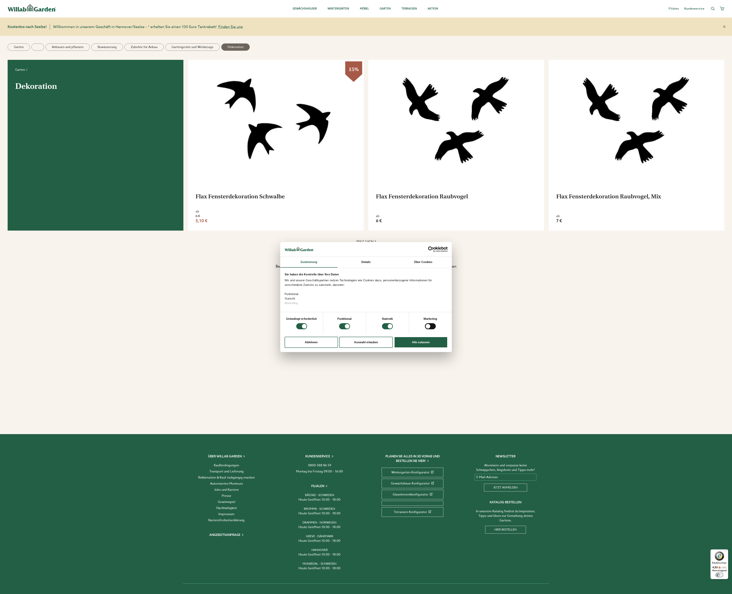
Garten (19, 47)
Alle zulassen (421, 342)
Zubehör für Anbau (144, 47)
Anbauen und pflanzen (67, 47)
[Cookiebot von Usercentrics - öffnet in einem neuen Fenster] (431, 249)
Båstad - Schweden (319, 495)
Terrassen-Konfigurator (410, 512)
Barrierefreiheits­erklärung (226, 520)
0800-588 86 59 (319, 465)
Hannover (319, 550)
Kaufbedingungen (226, 465)
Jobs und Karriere (226, 489)
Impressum (226, 514)
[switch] (344, 326)
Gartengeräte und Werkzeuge (193, 47)
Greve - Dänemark (319, 536)
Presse (226, 496)
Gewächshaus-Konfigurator (410, 483)
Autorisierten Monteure (226, 483)
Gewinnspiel (226, 502)
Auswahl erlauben (366, 342)
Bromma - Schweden (319, 509)
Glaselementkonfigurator (410, 494)
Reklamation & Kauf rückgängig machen (226, 477)
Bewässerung (107, 47)
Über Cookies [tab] (423, 261)
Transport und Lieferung (226, 471)
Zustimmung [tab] (308, 261)
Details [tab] (366, 261)
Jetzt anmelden (505, 487)
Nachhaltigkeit (226, 508)
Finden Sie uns (230, 26)
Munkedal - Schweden (319, 564)
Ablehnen (311, 342)
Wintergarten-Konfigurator (410, 472)
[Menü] (726, 551)
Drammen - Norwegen (319, 522)
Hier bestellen (505, 529)
